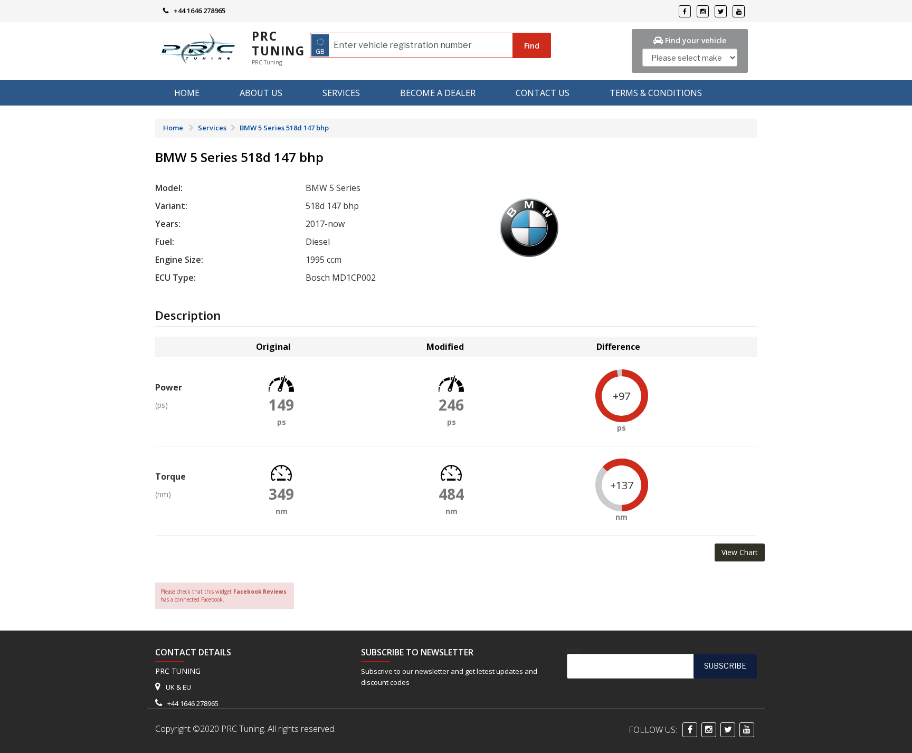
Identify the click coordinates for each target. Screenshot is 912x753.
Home (187, 93)
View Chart (739, 552)
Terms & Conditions (656, 93)
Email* (575, 650)
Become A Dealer (438, 93)
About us (261, 93)
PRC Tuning (278, 43)
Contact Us (542, 93)
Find (531, 46)
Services (341, 93)
